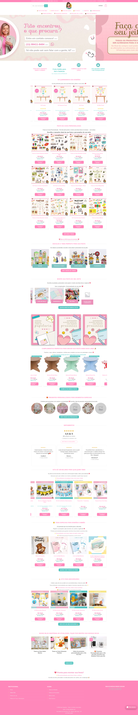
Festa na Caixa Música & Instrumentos (59, 218)
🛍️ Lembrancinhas (95, 10)
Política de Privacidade (54, 692)
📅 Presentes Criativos (60, 13)
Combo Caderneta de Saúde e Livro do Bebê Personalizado (97, 556)
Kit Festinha (63, 105)
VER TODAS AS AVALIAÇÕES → (69, 441)
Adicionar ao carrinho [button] (47, 384)
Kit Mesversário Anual (97, 610)
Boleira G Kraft (104, 375)
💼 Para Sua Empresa (91, 13)
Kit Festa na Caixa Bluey (59, 185)
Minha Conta (52, 695)
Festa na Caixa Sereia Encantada (97, 154)
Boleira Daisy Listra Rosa (47, 375)
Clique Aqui (50, 1)
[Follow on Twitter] (100, 1)
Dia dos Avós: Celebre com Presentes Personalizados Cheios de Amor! (61, 654)
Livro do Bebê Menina (59, 555)
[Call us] (103, 1)
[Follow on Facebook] (97, 1)
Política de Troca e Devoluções (17, 698)
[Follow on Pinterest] (104, 1)
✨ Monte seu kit (54, 10)
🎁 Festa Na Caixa (66, 10)
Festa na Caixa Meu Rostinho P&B (59, 154)
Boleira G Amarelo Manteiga (66, 375)
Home (11, 689)
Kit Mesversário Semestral (78, 610)
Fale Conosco (52, 698)
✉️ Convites (85, 10)
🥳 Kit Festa (76, 10)
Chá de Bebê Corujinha (80, 651)
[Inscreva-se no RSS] (120, 689)
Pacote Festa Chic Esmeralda (43, 500)
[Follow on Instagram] (99, 1)
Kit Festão (81, 105)
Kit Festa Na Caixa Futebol (78, 217)
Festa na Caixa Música (97, 217)
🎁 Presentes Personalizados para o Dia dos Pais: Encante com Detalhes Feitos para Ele (41, 654)
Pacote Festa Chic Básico (81, 500)
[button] (101, 5)
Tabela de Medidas (53, 689)
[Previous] (4, 37)
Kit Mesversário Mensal (40, 610)
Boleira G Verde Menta (85, 375)
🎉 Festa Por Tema (42, 10)
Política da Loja (13, 695)
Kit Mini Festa (43, 105)
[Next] (133, 37)
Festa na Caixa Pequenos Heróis (40, 153)
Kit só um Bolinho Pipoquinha (100, 500)
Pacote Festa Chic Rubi (62, 500)
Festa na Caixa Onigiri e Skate (78, 185)
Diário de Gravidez (40, 555)
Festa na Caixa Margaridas (97, 185)
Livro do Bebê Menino (78, 555)
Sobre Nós (13, 692)
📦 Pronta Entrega (46, 13)
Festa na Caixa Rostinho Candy (78, 153)
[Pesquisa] (46, 5)
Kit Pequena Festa (101, 105)
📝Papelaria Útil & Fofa (76, 13)
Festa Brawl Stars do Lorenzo (100, 652)
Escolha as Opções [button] (82, 119)
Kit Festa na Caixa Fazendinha (40, 185)
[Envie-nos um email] (101, 1)
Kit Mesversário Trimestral (59, 610)
